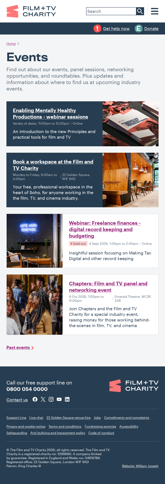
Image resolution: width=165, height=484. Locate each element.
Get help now (116, 28)
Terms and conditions (64, 426)
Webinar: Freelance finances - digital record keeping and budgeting (105, 229)
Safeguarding (16, 433)
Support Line (16, 417)
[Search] (140, 11)
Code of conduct (101, 433)
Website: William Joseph (140, 466)
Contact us (17, 399)
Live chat (36, 417)
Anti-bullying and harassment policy (57, 433)
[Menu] (155, 11)
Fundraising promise (100, 426)
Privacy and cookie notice (25, 426)
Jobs (97, 417)
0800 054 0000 (27, 389)
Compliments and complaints (126, 417)
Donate (151, 28)
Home (11, 43)
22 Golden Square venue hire (68, 417)
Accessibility (128, 426)
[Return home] (31, 11)
